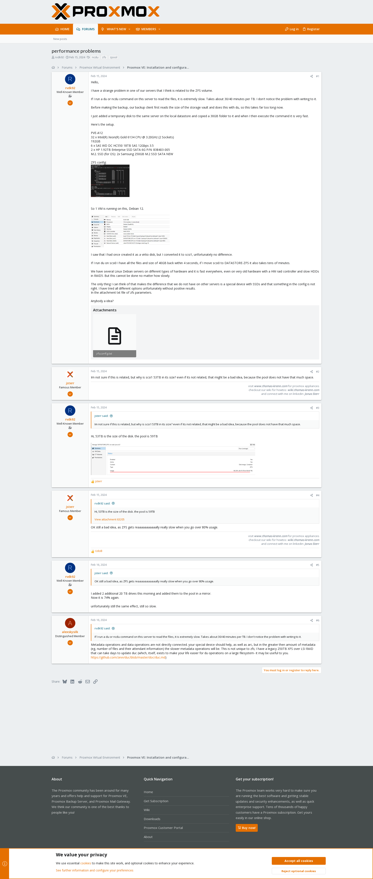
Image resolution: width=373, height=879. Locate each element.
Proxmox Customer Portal (163, 827)
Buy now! (249, 828)
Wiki (147, 810)
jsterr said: (101, 416)
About (148, 837)
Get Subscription (156, 801)
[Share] (312, 76)
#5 (317, 565)
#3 (317, 408)
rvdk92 (59, 57)
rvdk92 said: (102, 503)
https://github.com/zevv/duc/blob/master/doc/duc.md (128, 657)
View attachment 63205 (110, 519)
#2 (317, 371)
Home (148, 792)
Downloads (152, 819)
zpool (113, 57)
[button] (129, 29)
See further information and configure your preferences (94, 870)
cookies (85, 863)
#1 (317, 76)
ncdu (95, 57)
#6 (317, 620)
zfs (104, 57)
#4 (317, 495)
